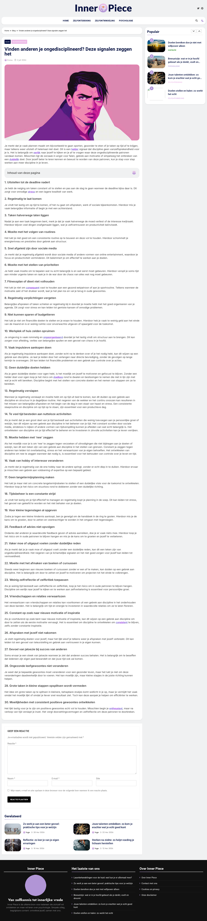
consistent (122, 622)
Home (66, 20)
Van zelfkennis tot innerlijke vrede (35, 899)
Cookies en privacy (150, 889)
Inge (28, 832)
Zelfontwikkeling (105, 20)
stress (31, 191)
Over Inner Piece (149, 877)
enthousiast (116, 708)
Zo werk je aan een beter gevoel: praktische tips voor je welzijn (103, 883)
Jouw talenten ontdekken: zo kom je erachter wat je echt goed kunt (185, 62)
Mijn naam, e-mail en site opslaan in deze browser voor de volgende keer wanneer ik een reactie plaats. (59, 790)
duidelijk (14, 159)
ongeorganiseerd (53, 337)
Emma (10, 60)
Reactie (11, 743)
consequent (32, 287)
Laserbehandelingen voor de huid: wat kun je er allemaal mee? (103, 877)
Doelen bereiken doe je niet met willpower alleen (96, 889)
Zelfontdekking (82, 20)
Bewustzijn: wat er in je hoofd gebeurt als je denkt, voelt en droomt (183, 46)
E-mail (55, 778)
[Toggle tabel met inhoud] (134, 173)
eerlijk (37, 152)
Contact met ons (149, 883)
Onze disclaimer (149, 895)
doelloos (58, 377)
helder (75, 149)
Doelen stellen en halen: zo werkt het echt (93, 913)
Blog (7, 42)
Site (98, 778)
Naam (11, 778)
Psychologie (126, 20)
